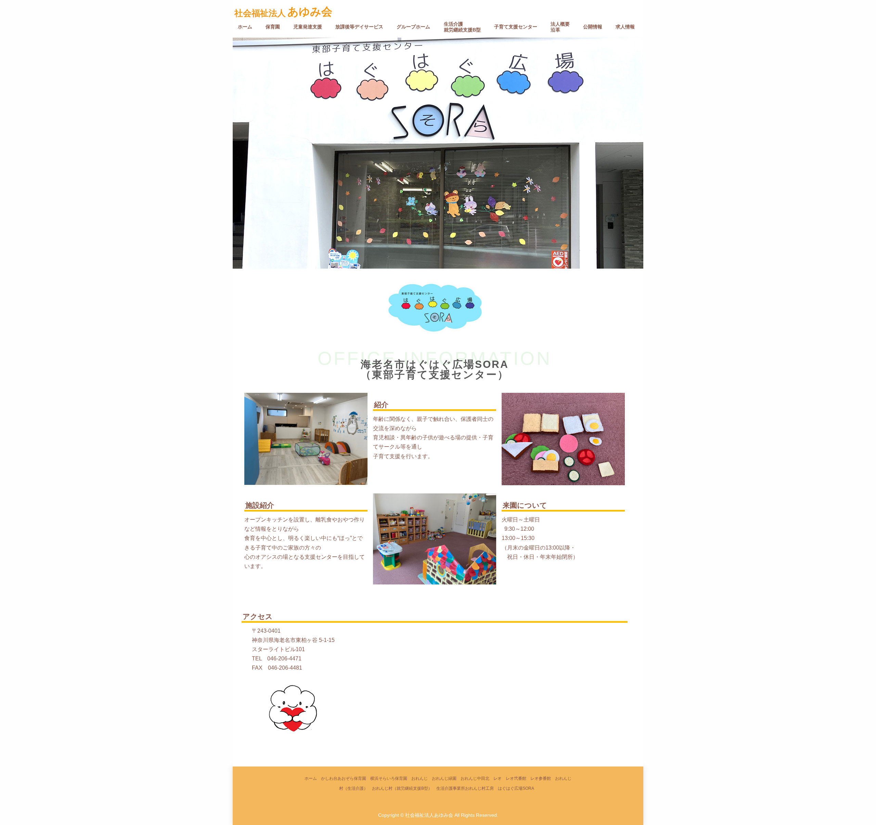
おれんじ (419, 778)
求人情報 (625, 26)
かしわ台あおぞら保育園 (343, 778)
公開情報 (592, 26)
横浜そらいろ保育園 (388, 778)
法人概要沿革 (560, 27)
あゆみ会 (309, 11)
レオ (497, 778)
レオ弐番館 (516, 778)
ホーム (245, 26)
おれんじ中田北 (475, 778)
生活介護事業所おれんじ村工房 (465, 788)
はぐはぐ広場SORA (516, 788)
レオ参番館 (540, 778)
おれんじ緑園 (444, 778)
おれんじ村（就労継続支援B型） (402, 788)
